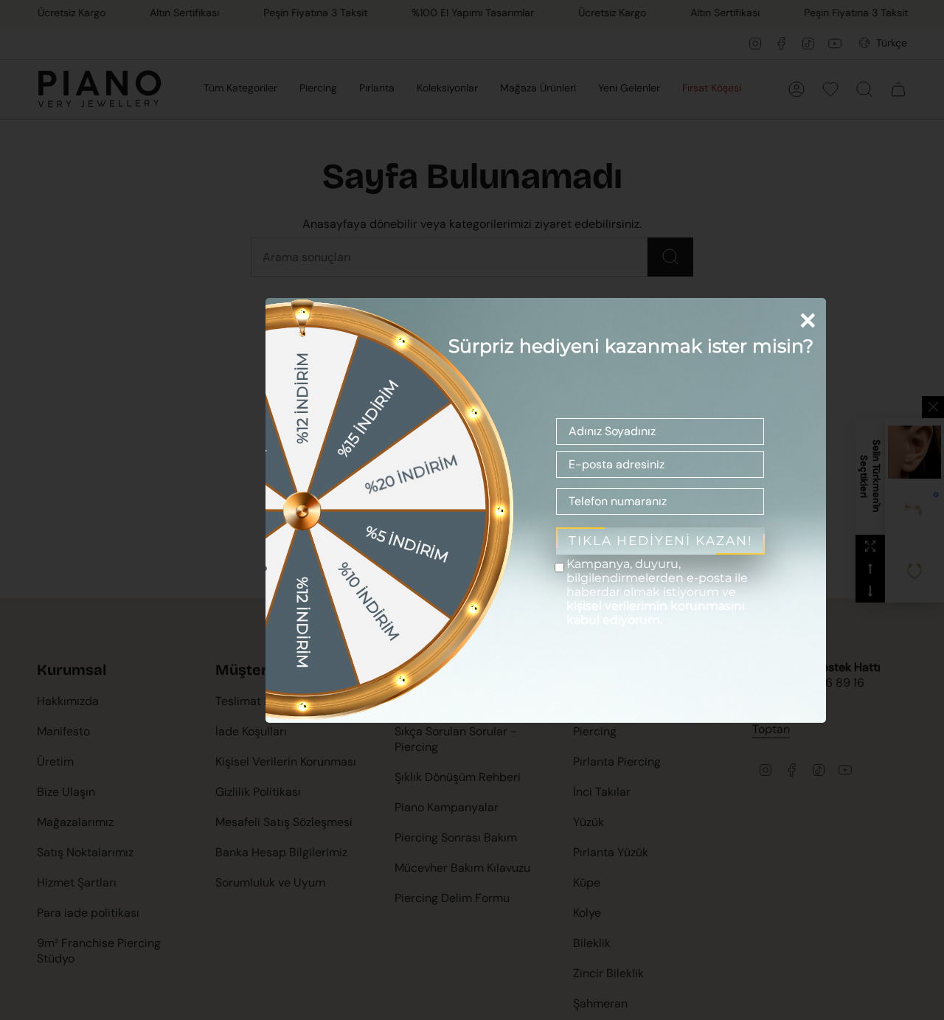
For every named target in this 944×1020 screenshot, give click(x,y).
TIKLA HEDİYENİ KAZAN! (660, 540)
